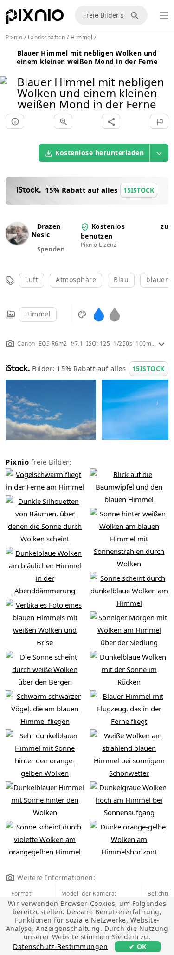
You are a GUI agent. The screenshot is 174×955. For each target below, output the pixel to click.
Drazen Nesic (46, 230)
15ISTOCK (148, 368)
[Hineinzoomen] (63, 121)
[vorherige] (10, 81)
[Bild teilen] (111, 121)
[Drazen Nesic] (17, 242)
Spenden (51, 249)
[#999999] (115, 313)
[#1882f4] (99, 313)
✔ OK (138, 946)
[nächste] (163, 81)
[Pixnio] (35, 18)
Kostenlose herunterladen (99, 152)
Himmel (38, 313)
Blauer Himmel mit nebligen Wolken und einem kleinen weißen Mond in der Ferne (87, 57)
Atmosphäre (76, 279)
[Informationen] (15, 121)
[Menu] (164, 15)
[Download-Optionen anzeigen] (159, 153)
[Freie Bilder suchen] (136, 15)
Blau (121, 279)
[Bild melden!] (159, 121)
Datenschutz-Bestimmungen (60, 946)
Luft (31, 279)
